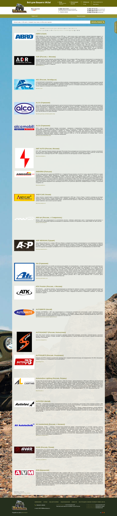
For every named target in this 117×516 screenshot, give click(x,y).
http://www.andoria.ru (40, 185)
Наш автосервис (81, 16)
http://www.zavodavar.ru (41, 459)
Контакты (96, 4)
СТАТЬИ (45, 502)
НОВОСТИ (74, 502)
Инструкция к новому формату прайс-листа (92, 502)
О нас (84, 4)
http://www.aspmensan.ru (41, 249)
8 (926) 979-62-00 (92, 12)
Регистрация (74, 2)
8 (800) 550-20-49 (63, 9)
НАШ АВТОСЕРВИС (54, 502)
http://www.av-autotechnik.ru (42, 435)
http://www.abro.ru (40, 50)
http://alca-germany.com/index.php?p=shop (45, 113)
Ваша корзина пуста (115, 27)
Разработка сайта (16, 512)
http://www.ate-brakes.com (42, 278)
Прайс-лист (35, 16)
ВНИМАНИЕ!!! (38, 502)
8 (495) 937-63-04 (92, 9)
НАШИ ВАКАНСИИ (65, 502)
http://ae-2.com (39, 88)
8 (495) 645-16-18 (92, 10)
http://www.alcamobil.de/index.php (43, 135)
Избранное (86, 2)
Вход (60, 2)
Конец (28, 493)
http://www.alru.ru (39, 390)
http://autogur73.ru (40, 361)
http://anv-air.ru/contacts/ (41, 222)
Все (41, 28)
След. (25, 493)
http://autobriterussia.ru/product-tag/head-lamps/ (46, 316)
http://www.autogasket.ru (41, 339)
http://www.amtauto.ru (40, 156)
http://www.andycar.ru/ (41, 203)
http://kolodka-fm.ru (40, 65)
